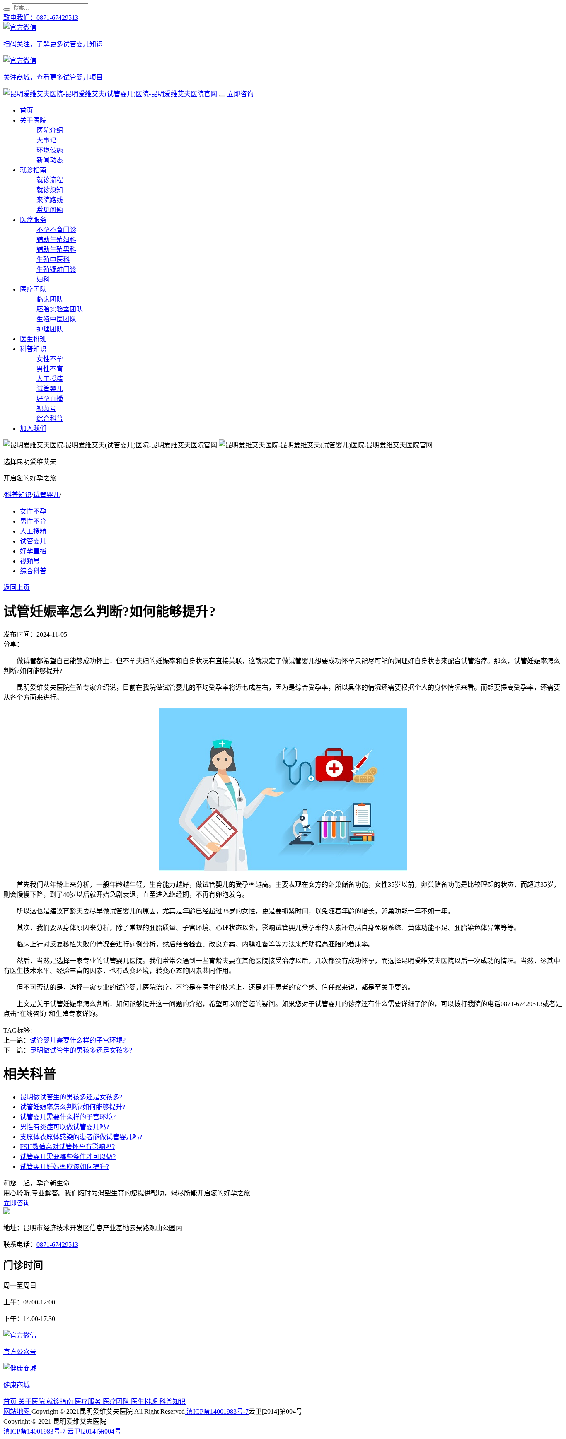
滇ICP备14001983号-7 (217, 1411)
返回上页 (16, 587)
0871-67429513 (57, 1244)
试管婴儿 (49, 388)
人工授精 (49, 378)
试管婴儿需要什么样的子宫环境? (78, 1040)
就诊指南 (33, 170)
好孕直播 (49, 398)
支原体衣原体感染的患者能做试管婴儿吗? (81, 1136)
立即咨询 (240, 93)
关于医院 (33, 120)
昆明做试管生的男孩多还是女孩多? (81, 1050)
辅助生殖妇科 (56, 239)
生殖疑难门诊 (56, 269)
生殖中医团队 (56, 319)
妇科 (43, 279)
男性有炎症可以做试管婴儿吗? (64, 1126)
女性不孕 (49, 358)
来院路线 (49, 199)
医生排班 (33, 339)
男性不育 (49, 368)
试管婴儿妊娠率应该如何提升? (64, 1166)
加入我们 (33, 428)
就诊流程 (49, 179)
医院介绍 (49, 130)
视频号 (46, 408)
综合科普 (49, 418)
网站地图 (17, 1411)
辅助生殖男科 (56, 249)
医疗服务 (33, 219)
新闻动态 (49, 160)
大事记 (46, 140)
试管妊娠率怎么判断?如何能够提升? (72, 1107)
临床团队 (49, 299)
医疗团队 (33, 289)
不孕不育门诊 (56, 229)
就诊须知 (49, 189)
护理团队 (49, 329)
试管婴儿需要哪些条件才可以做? (68, 1156)
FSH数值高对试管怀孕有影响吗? (67, 1146)
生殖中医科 (53, 259)
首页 (26, 110)
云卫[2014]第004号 (94, 1431)
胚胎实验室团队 (59, 309)
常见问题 (49, 209)
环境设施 (49, 150)
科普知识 (33, 349)
